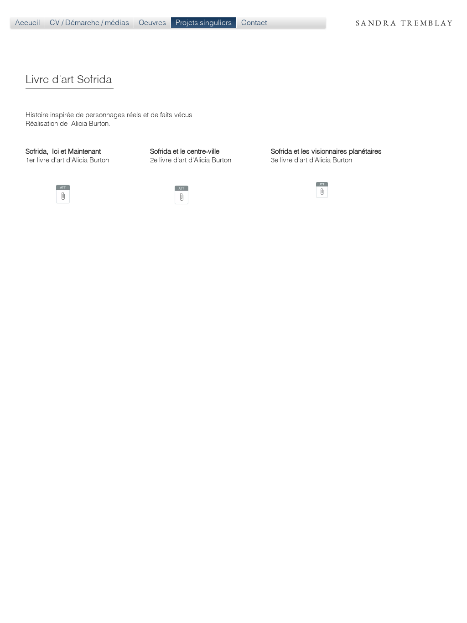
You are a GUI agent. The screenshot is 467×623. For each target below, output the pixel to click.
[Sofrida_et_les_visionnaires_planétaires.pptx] (322, 191)
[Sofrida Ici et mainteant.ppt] (63, 195)
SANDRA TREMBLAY (404, 23)
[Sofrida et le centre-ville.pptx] (181, 196)
